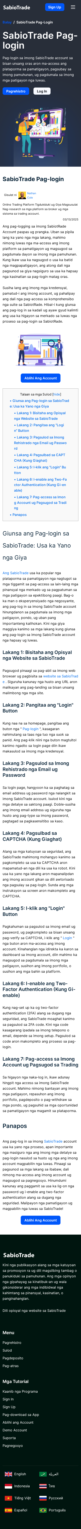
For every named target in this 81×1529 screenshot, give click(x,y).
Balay (7, 22)
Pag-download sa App (21, 1414)
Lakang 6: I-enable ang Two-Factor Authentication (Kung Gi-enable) (40, 485)
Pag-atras (11, 1366)
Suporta (9, 1438)
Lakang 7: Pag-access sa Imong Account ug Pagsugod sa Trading (40, 502)
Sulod (7, 1350)
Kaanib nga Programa (20, 1391)
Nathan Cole (31, 195)
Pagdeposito (13, 1358)
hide (56, 394)
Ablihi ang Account (40, 378)
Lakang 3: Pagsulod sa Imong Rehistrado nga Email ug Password (40, 443)
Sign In (8, 1399)
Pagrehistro (15, 91)
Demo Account (15, 1430)
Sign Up (54, 7)
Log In (42, 91)
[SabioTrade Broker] (17, 7)
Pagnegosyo (13, 1445)
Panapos (20, 515)
